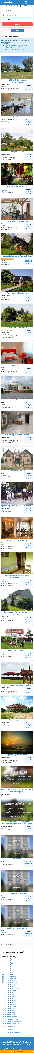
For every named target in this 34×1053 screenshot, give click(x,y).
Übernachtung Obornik (9, 974)
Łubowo (3, 404)
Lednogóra (4, 618)
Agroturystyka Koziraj (17, 720)
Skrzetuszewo (5, 334)
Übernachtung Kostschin (9, 962)
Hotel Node (17, 859)
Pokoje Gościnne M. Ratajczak (17, 221)
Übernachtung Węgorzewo (10, 1012)
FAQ (13, 1043)
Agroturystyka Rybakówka (17, 293)
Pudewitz (3, 369)
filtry (18, 30)
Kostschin (4, 932)
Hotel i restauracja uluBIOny (17, 928)
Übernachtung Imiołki (8, 1002)
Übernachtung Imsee (8, 986)
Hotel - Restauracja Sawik (17, 893)
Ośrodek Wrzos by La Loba (17, 186)
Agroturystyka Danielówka (17, 755)
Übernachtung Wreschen (9, 968)
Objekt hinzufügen (23, 1044)
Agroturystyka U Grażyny (17, 650)
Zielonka (3, 828)
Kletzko (3, 225)
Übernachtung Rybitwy (9, 1006)
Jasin (2, 863)
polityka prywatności (23, 1043)
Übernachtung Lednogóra (9, 1000)
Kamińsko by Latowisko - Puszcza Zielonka (17, 256)
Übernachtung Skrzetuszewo (10, 988)
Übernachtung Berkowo (9, 990)
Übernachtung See (7, 1029)
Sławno (3, 297)
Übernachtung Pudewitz (9, 958)
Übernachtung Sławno (8, 994)
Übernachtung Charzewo (9, 996)
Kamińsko (4, 262)
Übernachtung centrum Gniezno (11, 1032)
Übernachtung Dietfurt (9, 984)
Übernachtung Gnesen (9, 960)
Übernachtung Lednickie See (10, 1023)
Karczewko (4, 796)
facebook (11, 1041)
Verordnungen (6, 1043)
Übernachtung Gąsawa (9, 976)
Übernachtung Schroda (9, 978)
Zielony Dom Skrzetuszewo (17, 328)
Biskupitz (3, 475)
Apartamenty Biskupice (17, 471)
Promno (3, 689)
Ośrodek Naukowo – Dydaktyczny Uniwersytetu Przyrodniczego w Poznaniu (17, 823)
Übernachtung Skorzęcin (9, 982)
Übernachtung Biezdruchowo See (12, 1021)
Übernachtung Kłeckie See (10, 1019)
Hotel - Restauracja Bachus (17, 540)
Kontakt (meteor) (22, 1041)
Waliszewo (4, 86)
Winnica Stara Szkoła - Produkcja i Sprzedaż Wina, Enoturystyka (17, 790)
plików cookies (18, 1051)
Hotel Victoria (17, 400)
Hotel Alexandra (17, 365)
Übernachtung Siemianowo (10, 1017)
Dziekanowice (5, 897)
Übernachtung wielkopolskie (10, 1026)
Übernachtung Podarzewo (9, 1008)
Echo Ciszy (17, 117)
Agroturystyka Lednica (17, 152)
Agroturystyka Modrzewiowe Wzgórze (17, 685)
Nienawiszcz (4, 121)
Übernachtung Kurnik (8, 980)
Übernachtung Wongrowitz (10, 966)
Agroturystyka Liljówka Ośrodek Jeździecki (17, 506)
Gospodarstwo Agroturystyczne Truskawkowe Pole (17, 576)
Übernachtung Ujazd (8, 992)
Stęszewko (4, 191)
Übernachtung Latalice (9, 998)
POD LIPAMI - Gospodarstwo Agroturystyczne (17, 81)
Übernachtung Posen (8, 970)
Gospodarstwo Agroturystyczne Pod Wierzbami (17, 613)
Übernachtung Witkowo (9, 972)
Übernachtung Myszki (8, 1014)
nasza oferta (11, 1044)
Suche (18, 24)
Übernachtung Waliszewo (9, 1004)
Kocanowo (4, 581)
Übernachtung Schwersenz (10, 964)
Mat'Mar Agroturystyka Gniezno (17, 435)
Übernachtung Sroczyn (9, 1010)
